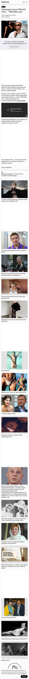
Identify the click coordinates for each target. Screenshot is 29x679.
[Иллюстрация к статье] (14, 29)
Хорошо (24, 676)
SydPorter (9, 167)
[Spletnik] (5, 2)
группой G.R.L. (21, 100)
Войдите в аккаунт (7, 174)
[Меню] (27, 2)
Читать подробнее (21, 673)
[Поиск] (24, 2)
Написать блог (14, 47)
